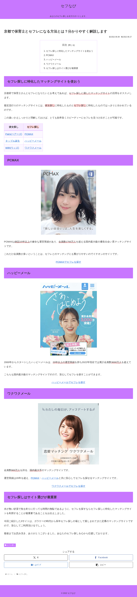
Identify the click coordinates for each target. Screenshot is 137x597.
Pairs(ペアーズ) (13, 134)
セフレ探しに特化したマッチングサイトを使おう (69, 51)
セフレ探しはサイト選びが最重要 (62, 68)
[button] (101, 565)
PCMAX (50, 55)
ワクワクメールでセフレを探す (68, 486)
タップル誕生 (12, 141)
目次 (64, 45)
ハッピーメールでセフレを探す (68, 382)
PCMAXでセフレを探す (68, 262)
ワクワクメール (53, 64)
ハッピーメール (53, 59)
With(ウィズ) (12, 148)
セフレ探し (11, 545)
